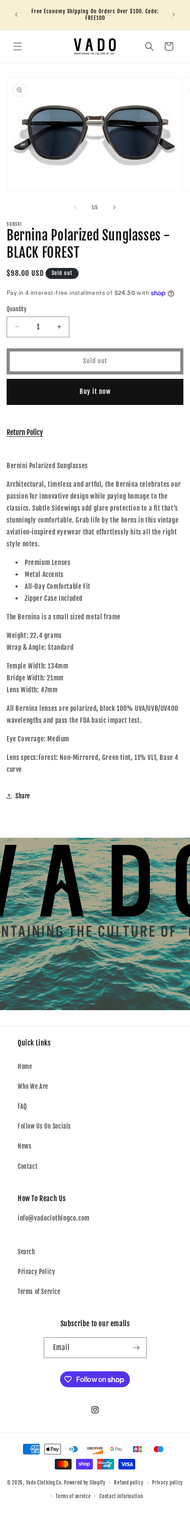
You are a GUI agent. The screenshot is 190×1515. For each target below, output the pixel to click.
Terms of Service (39, 1291)
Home (25, 1066)
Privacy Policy (36, 1271)
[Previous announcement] (16, 14)
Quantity (17, 309)
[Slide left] (75, 207)
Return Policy (25, 432)
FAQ (22, 1106)
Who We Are (33, 1086)
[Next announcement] (173, 14)
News (24, 1146)
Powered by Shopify (85, 1483)
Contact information (121, 1496)
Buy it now (95, 391)
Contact (28, 1166)
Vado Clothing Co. (44, 1483)
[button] (17, 46)
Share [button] (22, 796)
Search (26, 1252)
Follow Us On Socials (44, 1126)
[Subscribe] (136, 1347)
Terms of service (73, 1496)
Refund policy (128, 1483)
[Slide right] (114, 207)
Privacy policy (167, 1483)
